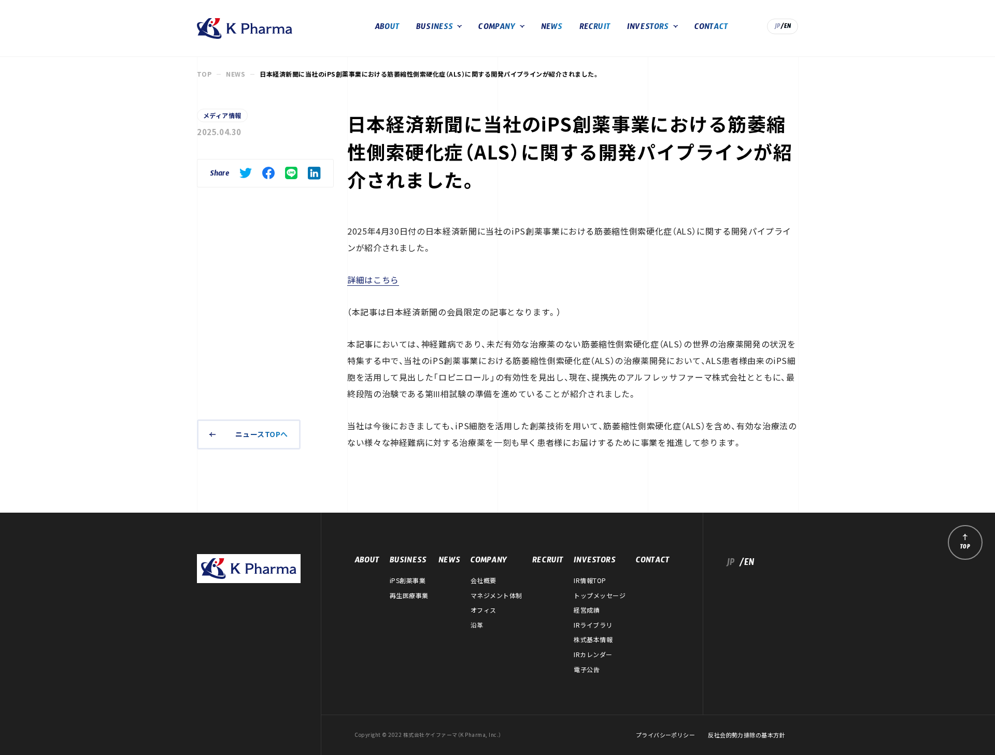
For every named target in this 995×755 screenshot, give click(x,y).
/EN (785, 27)
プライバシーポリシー (665, 735)
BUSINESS (434, 28)
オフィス (483, 610)
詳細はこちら (373, 279)
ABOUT (387, 28)
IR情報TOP (590, 580)
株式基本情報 (593, 639)
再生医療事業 (409, 595)
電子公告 (587, 669)
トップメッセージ (600, 595)
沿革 (477, 625)
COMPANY (496, 28)
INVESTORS (648, 28)
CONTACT (711, 28)
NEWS (552, 28)
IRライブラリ (593, 625)
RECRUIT (594, 28)
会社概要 (483, 580)
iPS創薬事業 (407, 580)
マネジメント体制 (496, 595)
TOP (204, 74)
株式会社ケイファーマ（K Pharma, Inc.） (244, 28)
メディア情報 (222, 115)
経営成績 (587, 610)
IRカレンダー (593, 654)
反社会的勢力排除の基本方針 (746, 735)
